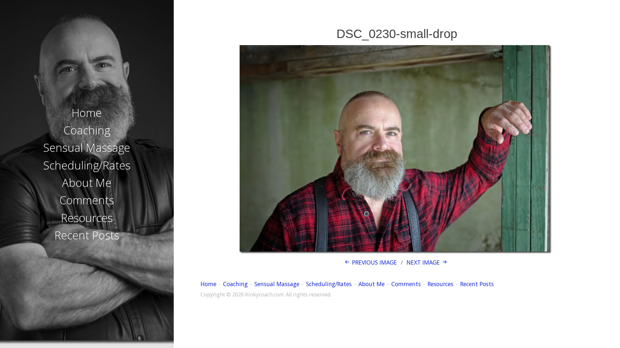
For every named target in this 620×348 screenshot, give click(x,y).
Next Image (423, 262)
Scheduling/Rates (86, 165)
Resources (87, 217)
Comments (86, 200)
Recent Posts (87, 235)
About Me (86, 182)
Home (87, 112)
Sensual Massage (86, 147)
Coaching (87, 130)
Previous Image (374, 262)
